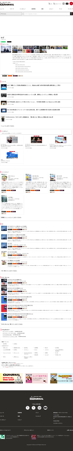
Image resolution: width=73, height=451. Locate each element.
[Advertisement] (36, 26)
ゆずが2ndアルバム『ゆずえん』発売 (10, 336)
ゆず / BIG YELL (36, 175)
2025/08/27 (24, 253)
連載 (42, 8)
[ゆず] (15, 46)
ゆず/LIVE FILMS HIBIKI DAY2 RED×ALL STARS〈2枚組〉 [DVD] (20, 305)
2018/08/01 (10, 179)
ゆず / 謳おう (10, 197)
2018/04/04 (35, 178)
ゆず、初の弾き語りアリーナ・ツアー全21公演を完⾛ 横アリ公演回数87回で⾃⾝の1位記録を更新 (33, 109)
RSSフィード (50, 430)
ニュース (2, 8)
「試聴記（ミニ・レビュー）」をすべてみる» (11, 217)
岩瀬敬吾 (36, 347)
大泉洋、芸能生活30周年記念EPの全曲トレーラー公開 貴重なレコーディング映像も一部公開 (32, 94)
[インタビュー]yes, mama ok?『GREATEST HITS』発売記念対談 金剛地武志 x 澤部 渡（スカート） (36, 145)
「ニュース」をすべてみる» (7, 126)
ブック (60, 8)
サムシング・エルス (7, 352)
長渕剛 (46, 352)
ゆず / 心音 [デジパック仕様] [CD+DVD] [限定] (16, 234)
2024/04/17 (23, 298)
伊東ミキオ (5, 347)
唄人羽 (46, 347)
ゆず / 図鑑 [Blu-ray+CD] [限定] (14, 260)
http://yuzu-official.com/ (20, 64)
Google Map (56, 420)
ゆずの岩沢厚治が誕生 (7, 334)
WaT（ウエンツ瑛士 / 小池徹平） (28, 357)
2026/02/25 (22, 281)
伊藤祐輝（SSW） (17, 347)
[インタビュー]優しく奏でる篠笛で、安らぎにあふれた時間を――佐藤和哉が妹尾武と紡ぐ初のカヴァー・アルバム (12, 145)
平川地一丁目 (58, 354)
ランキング (70, 8)
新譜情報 (34, 8)
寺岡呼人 (36, 352)
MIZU (4, 356)
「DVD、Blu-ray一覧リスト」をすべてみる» (12, 324)
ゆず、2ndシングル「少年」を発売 (9, 333)
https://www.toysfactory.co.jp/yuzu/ (22, 69)
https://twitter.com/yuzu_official (21, 68)
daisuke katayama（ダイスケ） (28, 353)
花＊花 (56, 352)
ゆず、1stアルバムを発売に (8, 331)
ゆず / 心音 (10, 243)
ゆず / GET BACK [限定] (12, 251)
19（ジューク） (16, 352)
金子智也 (57, 347)
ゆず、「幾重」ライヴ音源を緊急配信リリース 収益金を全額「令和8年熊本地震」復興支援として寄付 (33, 85)
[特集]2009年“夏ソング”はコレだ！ (5, 160)
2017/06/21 (10, 200)
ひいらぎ (46, 354)
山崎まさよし (16, 356)
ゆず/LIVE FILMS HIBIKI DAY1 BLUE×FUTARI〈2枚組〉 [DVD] (20, 296)
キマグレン (26, 349)
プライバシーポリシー (29, 430)
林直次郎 (36, 354)
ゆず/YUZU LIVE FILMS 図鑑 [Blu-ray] (15, 288)
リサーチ (12, 8)
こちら (14, 363)
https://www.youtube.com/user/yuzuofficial (23, 71)
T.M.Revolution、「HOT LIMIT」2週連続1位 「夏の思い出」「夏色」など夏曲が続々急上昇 (29, 117)
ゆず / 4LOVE (59, 175)
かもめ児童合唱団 (6, 349)
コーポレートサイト (57, 423)
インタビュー (23, 8)
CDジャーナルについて (5, 430)
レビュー (51, 8)
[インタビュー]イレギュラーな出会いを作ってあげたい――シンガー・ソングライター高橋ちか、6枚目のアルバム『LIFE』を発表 (60, 145)
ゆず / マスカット (11, 175)
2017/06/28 (59, 178)
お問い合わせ (70, 430)
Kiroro (36, 349)
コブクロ (46, 349)
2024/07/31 (23, 262)
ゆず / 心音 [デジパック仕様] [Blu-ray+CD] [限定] (17, 226)
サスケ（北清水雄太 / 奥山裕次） (59, 350)
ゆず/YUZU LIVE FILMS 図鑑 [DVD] (14, 279)
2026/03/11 (23, 227)
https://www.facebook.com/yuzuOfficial (23, 66)
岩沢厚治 (5, 343)
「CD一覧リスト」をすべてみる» (9, 270)
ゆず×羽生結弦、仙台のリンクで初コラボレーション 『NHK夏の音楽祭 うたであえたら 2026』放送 (33, 102)
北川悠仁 (15, 343)
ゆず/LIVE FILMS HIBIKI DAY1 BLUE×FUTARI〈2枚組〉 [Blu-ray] (20, 313)
